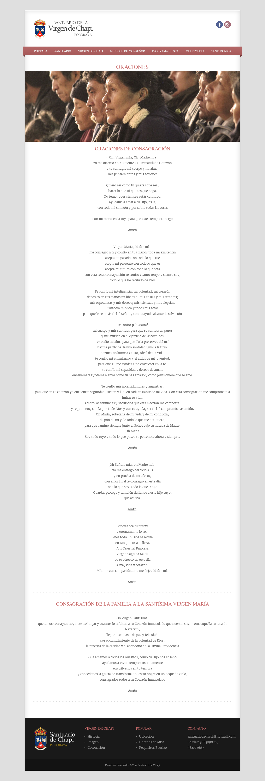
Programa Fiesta (165, 51)
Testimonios (221, 51)
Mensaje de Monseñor (127, 51)
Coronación (96, 747)
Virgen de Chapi (90, 51)
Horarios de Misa (151, 741)
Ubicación (146, 736)
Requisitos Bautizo (153, 747)
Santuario (62, 51)
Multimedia (195, 51)
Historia (94, 736)
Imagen (93, 741)
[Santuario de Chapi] (63, 35)
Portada (40, 51)
